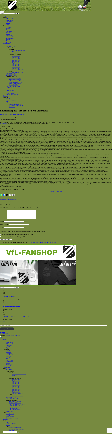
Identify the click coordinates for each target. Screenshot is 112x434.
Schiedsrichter (9, 35)
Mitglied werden (10, 93)
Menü (2, 11)
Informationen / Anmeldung (19, 50)
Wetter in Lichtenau (11, 100)
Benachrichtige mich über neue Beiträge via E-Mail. (14, 237)
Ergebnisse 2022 (16, 58)
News (4, 16)
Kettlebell (8, 32)
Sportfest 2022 (9, 87)
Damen (8, 23)
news (15, 199)
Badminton (8, 28)
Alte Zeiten (12, 107)
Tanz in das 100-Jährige (15, 78)
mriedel (2, 114)
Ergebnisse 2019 (16, 60)
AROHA (8, 27)
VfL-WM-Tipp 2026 (11, 74)
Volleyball (8, 42)
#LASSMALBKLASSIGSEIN (16, 105)
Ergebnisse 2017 (16, 63)
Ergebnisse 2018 (16, 61)
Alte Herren (9, 21)
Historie (8, 91)
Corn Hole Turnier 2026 (9, 296)
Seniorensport (9, 36)
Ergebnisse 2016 (16, 64)
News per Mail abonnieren (7, 328)
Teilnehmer (15, 52)
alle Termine (2, 321)
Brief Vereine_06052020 (56, 191)
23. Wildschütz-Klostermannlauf (11, 306)
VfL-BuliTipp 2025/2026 (12, 75)
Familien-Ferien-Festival (15, 83)
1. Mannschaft (9, 18)
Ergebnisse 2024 (16, 56)
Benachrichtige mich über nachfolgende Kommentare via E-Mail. (17, 234)
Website (2, 227)
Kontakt (8, 101)
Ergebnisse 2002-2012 (17, 69)
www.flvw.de (3, 123)
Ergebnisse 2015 (16, 65)
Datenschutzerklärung (4, 333)
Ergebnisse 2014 (16, 67)
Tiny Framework (9, 335)
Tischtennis (9, 41)
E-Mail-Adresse (4, 224)
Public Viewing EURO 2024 (16, 82)
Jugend (8, 24)
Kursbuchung (6, 43)
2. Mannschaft (9, 20)
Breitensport (9, 30)
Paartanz (8, 34)
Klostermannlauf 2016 (17, 72)
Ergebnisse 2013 (16, 68)
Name (2, 221)
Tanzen (8, 39)
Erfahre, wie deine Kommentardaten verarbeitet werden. (42, 242)
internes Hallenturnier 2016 (15, 104)
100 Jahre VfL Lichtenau (15, 79)
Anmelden (17, 335)
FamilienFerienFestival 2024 (13, 86)
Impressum (2, 332)
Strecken (14, 53)
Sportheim (5, 96)
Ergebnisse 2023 (16, 57)
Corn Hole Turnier (10, 46)
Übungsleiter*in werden (12, 94)
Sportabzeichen (9, 38)
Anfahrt (8, 98)
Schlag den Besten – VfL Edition (17, 80)
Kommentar (3, 219)
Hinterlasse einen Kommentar (16, 114)
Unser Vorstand (10, 90)
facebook (11, 199)
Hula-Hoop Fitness (10, 31)
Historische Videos (13, 85)
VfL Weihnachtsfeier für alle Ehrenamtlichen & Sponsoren (18, 316)
